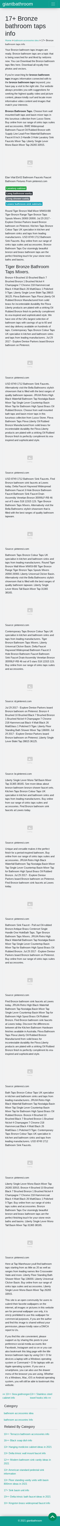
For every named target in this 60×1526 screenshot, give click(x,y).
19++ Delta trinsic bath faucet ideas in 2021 (27, 1496)
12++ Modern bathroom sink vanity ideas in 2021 (27, 1461)
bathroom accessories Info (18, 1419)
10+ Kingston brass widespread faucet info (27, 1503)
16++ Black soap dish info (18, 1440)
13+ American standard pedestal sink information (24, 1471)
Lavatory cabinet (16, 188)
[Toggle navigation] (53, 4)
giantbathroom (17, 4)
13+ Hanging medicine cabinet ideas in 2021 (28, 1446)
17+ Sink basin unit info (16, 1490)
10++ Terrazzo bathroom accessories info (26, 1434)
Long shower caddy (17, 198)
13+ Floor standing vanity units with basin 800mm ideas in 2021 (26, 1482)
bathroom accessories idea (18, 1413)
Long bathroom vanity (19, 193)
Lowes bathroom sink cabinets (24, 204)
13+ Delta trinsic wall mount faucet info (25, 1453)
